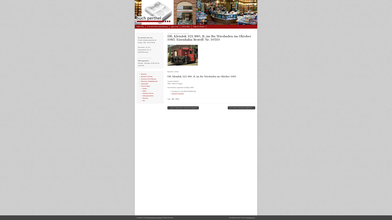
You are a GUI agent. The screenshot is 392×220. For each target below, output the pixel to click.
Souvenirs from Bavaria (148, 79)
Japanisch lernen (148, 93)
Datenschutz (186, 27)
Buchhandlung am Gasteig (154, 217)
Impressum (174, 27)
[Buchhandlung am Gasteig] (196, 12)
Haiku (144, 91)
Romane (145, 98)
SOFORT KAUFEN (178, 94)
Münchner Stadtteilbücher (149, 81)
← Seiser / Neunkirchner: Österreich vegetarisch (183, 108)
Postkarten (185, 33)
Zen (144, 100)
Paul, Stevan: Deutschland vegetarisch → (241, 108)
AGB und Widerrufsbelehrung (157, 27)
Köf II (177, 99)
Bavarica (144, 74)
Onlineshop (140, 27)
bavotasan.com (250, 217)
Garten (145, 88)
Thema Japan (145, 86)
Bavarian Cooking (146, 76)
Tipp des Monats (199, 27)
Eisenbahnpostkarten (174, 33)
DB (173, 99)
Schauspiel (144, 84)
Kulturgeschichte (148, 96)
